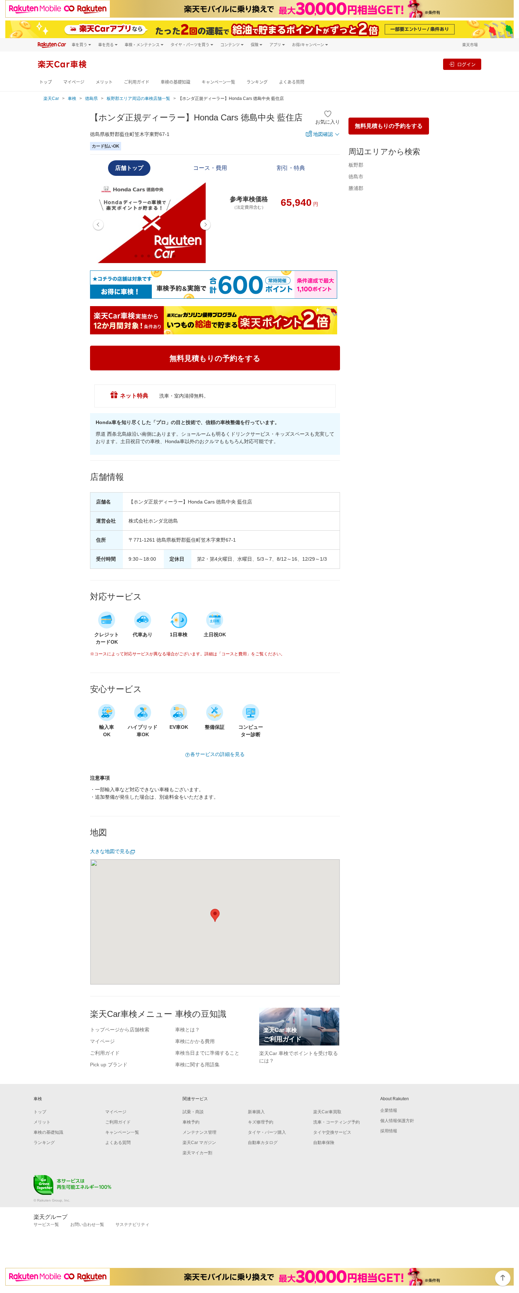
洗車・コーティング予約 (336, 1122)
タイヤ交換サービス (332, 1132)
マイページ (73, 82)
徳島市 (355, 176)
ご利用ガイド (136, 82)
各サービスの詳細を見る (217, 754)
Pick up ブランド (108, 1064)
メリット (104, 82)
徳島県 (91, 98)
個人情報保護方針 (397, 1120)
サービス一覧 (46, 1224)
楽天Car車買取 (327, 1111)
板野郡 (355, 165)
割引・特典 (291, 168)
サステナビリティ (132, 1224)
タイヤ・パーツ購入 (267, 1132)
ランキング (257, 82)
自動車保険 (323, 1142)
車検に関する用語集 (197, 1064)
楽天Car (51, 98)
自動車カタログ (263, 1142)
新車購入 (256, 1111)
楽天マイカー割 (197, 1152)
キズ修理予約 (260, 1122)
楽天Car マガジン (199, 1142)
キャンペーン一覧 (218, 82)
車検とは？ (187, 1029)
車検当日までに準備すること (207, 1053)
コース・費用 (210, 168)
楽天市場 (470, 44)
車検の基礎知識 (175, 82)
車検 (72, 98)
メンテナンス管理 (199, 1132)
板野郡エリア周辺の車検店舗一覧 (138, 98)
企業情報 (388, 1110)
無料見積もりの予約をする (389, 126)
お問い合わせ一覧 (87, 1224)
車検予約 (191, 1122)
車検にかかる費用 (195, 1041)
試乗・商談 (193, 1111)
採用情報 (388, 1130)
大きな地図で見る (110, 851)
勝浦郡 (355, 188)
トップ (45, 82)
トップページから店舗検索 (119, 1029)
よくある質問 (291, 82)
